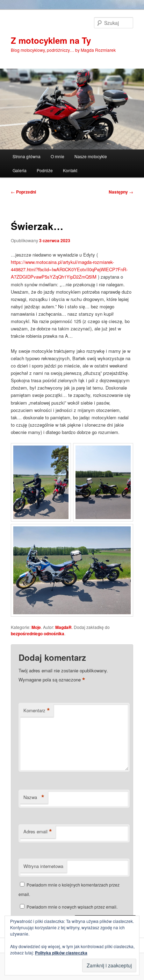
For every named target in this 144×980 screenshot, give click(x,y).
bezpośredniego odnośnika (37, 633)
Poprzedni (23, 192)
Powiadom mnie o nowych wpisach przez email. (72, 907)
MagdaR (63, 627)
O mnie (57, 156)
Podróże (45, 170)
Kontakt (70, 170)
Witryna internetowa (43, 866)
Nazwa (33, 797)
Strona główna (27, 156)
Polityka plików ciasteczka (61, 953)
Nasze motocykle (90, 156)
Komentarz (36, 710)
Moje (36, 627)
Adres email (37, 831)
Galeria (20, 170)
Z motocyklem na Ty (51, 40)
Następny (121, 192)
